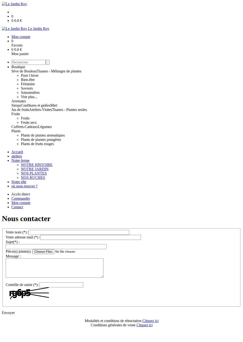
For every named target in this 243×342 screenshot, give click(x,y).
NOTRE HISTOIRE (36, 165)
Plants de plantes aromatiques (43, 135)
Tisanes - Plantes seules (69, 110)
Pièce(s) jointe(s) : (19, 251)
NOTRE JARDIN (35, 169)
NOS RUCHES (33, 178)
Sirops (16, 105)
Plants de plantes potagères (41, 140)
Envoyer (8, 313)
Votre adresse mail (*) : (23, 237)
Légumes (45, 127)
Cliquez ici (150, 321)
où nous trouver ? (24, 186)
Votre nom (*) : (17, 232)
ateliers (16, 156)
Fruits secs (29, 122)
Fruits (15, 114)
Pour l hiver (29, 75)
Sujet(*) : (12, 242)
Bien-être (28, 80)
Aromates (18, 101)
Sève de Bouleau (24, 71)
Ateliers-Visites (40, 110)
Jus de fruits (20, 110)
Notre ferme (20, 160)
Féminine (28, 84)
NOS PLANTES (34, 173)
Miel (53, 105)
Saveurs (27, 88)
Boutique (18, 67)
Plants (15, 131)
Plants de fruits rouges (37, 144)
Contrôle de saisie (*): (22, 285)
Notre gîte (18, 182)
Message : (13, 256)
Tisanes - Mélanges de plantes (59, 71)
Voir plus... (29, 97)
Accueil (17, 152)
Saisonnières (30, 92)
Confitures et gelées (35, 105)
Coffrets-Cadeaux (24, 127)
